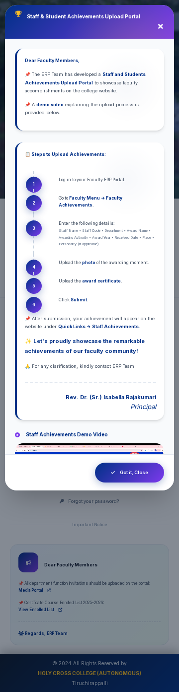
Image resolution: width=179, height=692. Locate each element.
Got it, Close (133, 472)
